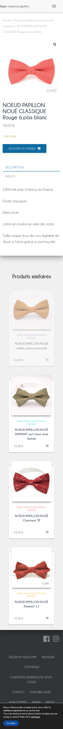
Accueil (7, 20)
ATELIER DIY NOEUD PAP (22, 657)
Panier (36, 702)
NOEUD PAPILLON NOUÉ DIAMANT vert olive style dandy (31, 434)
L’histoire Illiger (40, 692)
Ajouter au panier (22, 148)
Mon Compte (17, 702)
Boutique (48, 657)
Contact (18, 692)
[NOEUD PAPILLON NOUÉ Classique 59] (31, 481)
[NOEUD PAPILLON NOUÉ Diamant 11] (31, 567)
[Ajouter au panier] (47, 446)
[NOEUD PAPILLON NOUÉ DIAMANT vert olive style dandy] (31, 395)
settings (35, 716)
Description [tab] (14, 167)
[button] (55, 44)
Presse (50, 702)
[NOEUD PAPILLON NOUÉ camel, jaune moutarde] (31, 309)
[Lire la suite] (47, 360)
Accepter (11, 723)
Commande (31, 667)
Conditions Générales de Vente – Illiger (32, 680)
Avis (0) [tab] (10, 176)
